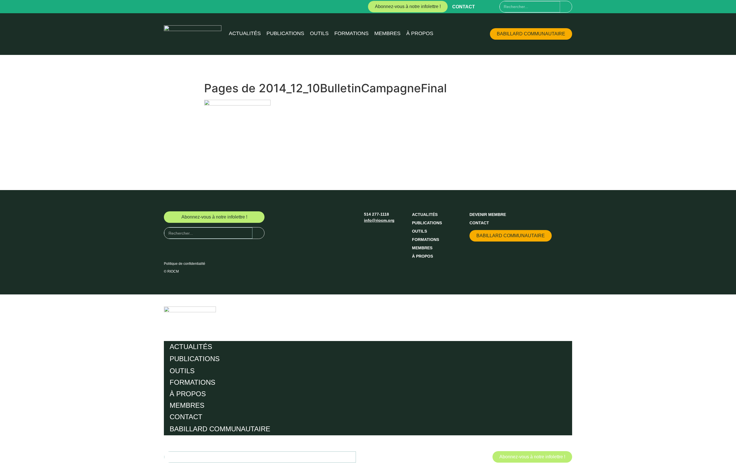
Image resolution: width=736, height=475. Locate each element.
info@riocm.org (379, 220)
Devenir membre (487, 214)
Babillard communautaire (220, 429)
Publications (285, 33)
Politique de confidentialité (184, 264)
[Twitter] (494, 6)
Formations (351, 33)
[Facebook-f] (484, 6)
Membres (387, 33)
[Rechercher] (566, 6)
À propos (419, 33)
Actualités (245, 33)
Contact (463, 6)
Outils (319, 33)
